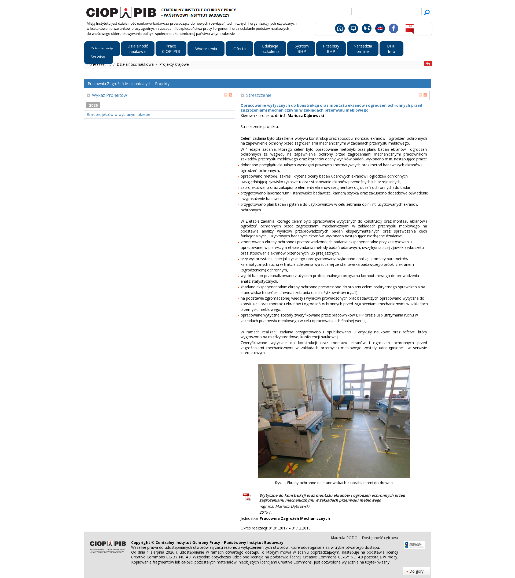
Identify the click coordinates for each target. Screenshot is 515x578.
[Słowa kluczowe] (366, 29)
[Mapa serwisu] (353, 29)
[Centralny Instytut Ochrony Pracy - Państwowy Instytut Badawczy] (162, 11)
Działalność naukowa (136, 64)
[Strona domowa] (339, 29)
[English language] (380, 29)
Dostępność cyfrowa (380, 537)
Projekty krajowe (174, 64)
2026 (93, 105)
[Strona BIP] (409, 29)
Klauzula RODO (345, 537)
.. (110, 64)
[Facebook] (393, 29)
